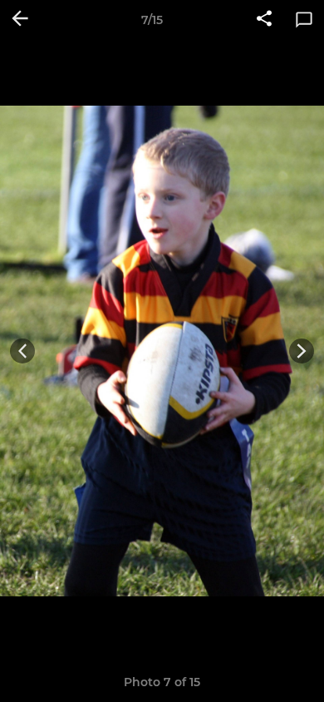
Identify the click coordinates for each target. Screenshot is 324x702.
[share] (264, 20)
